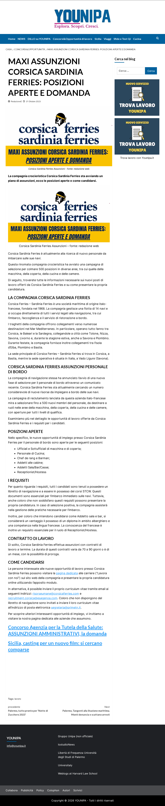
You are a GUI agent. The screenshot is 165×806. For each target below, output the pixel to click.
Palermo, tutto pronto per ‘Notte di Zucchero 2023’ (28, 710)
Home (11, 38)
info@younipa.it (16, 745)
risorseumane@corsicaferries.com (56, 593)
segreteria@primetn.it (66, 607)
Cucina (137, 38)
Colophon (53, 790)
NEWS (21, 38)
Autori (66, 790)
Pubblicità (27, 790)
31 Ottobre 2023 (33, 101)
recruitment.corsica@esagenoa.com (32, 598)
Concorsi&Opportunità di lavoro (72, 38)
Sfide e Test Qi (122, 38)
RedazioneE (16, 101)
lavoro (18, 698)
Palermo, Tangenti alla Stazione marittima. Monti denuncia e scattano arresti (86, 710)
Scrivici (77, 790)
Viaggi (107, 38)
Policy (40, 790)
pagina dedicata (67, 573)
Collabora (12, 790)
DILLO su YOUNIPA (39, 38)
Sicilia (98, 38)
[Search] (157, 38)
